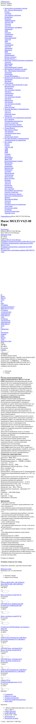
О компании (9, 694)
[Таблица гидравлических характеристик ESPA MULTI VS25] (18, 245)
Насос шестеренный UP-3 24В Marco (13, 671)
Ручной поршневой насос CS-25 (11, 682)
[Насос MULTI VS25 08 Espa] (11, 240)
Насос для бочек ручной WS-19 (11, 595)
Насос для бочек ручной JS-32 (10, 661)
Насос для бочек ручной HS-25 (11, 650)
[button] (4, 229)
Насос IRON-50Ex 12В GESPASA (12, 584)
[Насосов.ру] (5, 1)
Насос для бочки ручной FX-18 (11, 616)
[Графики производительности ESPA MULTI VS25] (18, 241)
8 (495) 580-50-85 (10, 713)
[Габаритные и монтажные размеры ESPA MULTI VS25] (18, 252)
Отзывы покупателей (12, 698)
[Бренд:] (3, 350)
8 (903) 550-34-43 (10, 711)
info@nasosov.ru (10, 716)
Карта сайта (8, 701)
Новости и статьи (10, 696)
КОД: (2, 343)
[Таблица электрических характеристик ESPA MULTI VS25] (18, 248)
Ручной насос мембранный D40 (11, 605)
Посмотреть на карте (11, 718)
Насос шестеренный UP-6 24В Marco (13, 639)
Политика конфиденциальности (15, 699)
